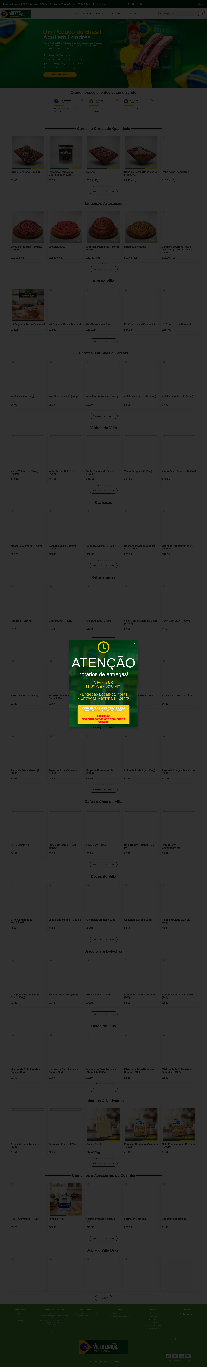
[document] (103, 683)
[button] (134, 643)
